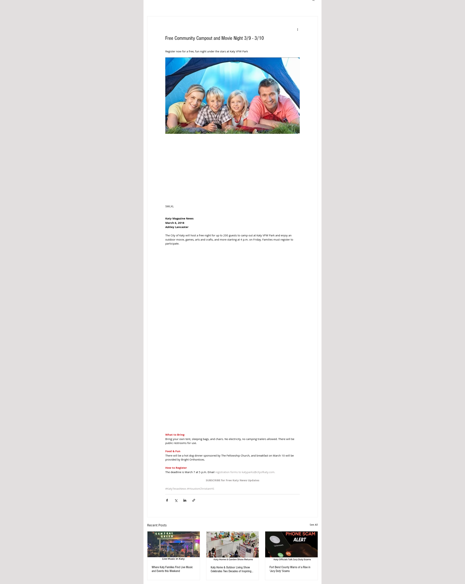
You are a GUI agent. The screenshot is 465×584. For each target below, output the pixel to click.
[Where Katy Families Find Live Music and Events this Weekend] (173, 546)
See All (314, 524)
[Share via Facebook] (167, 500)
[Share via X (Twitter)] (176, 500)
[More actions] (297, 29)
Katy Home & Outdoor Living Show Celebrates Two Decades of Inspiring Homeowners (231, 569)
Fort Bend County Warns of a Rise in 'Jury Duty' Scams (290, 569)
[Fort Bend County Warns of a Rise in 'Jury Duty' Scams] (291, 546)
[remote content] (232, 362)
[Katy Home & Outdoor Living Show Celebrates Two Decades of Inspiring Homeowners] (232, 546)
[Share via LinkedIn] (185, 500)
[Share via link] (193, 500)
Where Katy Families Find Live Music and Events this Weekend (172, 569)
